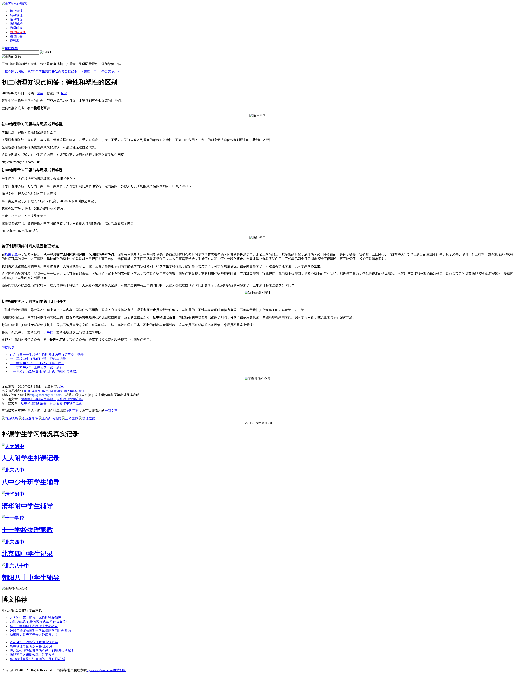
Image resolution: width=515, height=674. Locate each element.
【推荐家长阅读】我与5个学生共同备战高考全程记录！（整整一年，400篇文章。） (61, 71)
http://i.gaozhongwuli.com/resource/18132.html (54, 390)
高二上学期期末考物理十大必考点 (34, 626)
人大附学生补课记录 (31, 458)
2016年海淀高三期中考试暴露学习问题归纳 (40, 630)
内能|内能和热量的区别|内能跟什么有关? (38, 622)
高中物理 (16, 15)
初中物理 (16, 11)
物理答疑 (16, 19)
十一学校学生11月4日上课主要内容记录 (38, 359)
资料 (40, 93)
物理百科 (72, 410)
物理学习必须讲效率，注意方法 (32, 654)
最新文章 (111, 410)
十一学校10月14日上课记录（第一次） (37, 363)
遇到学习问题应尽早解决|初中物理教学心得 (52, 399)
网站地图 (119, 670)
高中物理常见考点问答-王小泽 (31, 646)
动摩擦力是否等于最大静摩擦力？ (34, 634)
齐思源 (14, 40)
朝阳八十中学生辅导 (31, 577)
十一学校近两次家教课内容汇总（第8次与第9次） (45, 371)
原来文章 (11, 254)
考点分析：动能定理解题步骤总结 (34, 642)
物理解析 (16, 23)
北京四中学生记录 (27, 553)
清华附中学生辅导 (27, 506)
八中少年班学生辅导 (31, 482)
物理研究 (16, 28)
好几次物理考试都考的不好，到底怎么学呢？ (42, 650)
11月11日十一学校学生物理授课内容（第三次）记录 (47, 354)
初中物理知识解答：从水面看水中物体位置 (51, 403)
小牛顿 (48, 332)
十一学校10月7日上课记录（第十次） (36, 367)
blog (64, 93)
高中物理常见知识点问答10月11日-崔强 (37, 659)
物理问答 (16, 36)
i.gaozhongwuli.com (100, 670)
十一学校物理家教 (27, 529)
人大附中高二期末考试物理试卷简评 (35, 617)
